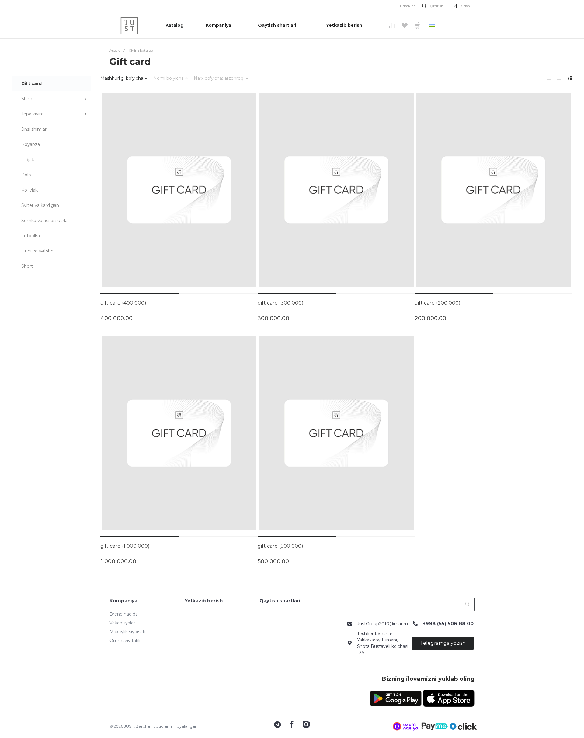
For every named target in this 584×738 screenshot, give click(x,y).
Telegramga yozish (443, 643)
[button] (139, 293)
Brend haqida (123, 614)
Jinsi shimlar (34, 129)
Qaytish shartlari (279, 600)
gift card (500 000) (280, 546)
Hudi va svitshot (38, 251)
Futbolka (30, 235)
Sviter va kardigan (40, 205)
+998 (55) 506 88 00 (448, 624)
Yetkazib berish (204, 600)
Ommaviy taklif (125, 640)
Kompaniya (123, 600)
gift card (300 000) (281, 303)
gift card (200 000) (438, 303)
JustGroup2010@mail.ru (382, 624)
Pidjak (27, 159)
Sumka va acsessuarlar (45, 220)
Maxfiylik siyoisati (127, 631)
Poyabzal (31, 144)
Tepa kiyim (32, 114)
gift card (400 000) (123, 303)
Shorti (27, 266)
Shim (26, 98)
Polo (26, 175)
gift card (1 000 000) (125, 546)
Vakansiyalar (122, 623)
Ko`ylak (29, 190)
